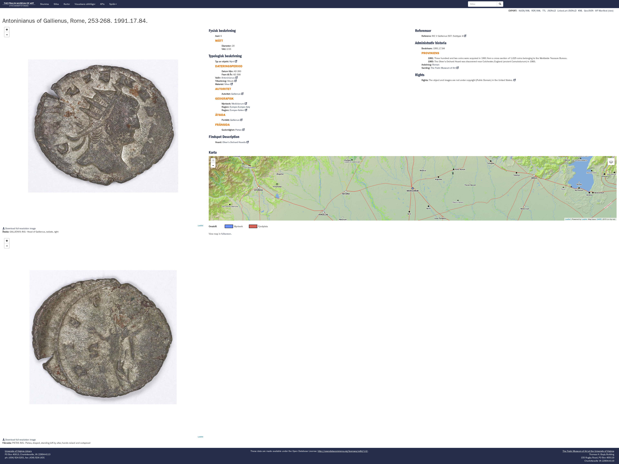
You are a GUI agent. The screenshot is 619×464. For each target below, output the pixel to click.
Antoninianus (228, 77)
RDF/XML (536, 10)
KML (580, 10)
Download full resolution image (20, 228)
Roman (435, 64)
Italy (248, 106)
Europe (233, 106)
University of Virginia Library (18, 451)
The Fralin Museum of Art (443, 67)
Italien (241, 110)
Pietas (238, 129)
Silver (227, 84)
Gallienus (235, 93)
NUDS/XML (524, 10)
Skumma (44, 4)
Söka (56, 4)
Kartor (67, 4)
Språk (112, 4)
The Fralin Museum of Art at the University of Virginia (588, 451)
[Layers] (611, 161)
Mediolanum (238, 103)
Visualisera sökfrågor (85, 4)
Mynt (231, 61)
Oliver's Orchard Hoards (234, 142)
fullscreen (226, 233)
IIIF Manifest (601, 10)
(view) (610, 10)
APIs (102, 4)
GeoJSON (588, 10)
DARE (599, 219)
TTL (544, 10)
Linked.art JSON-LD (566, 10)
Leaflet (200, 225)
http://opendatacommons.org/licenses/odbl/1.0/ (343, 451)
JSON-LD (551, 10)
